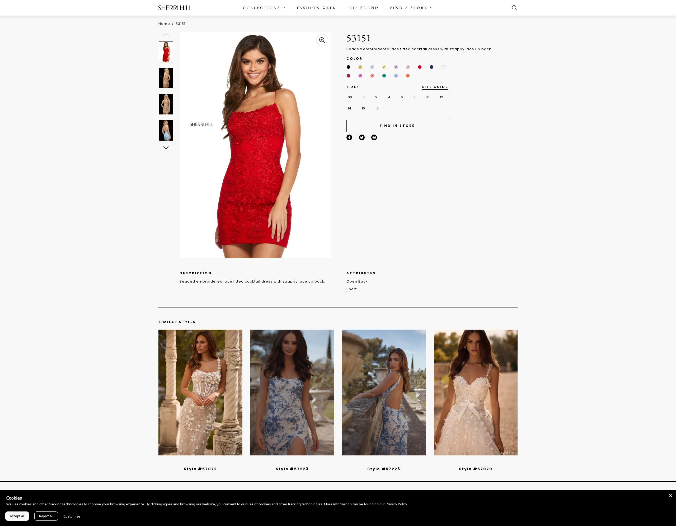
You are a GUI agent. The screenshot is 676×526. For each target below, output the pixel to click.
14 (349, 108)
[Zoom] (322, 40)
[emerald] (384, 76)
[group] (167, 51)
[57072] (200, 392)
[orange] (408, 76)
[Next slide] (165, 147)
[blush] (408, 67)
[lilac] (396, 67)
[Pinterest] (374, 137)
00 (350, 97)
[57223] (292, 392)
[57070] (476, 392)
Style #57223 (292, 469)
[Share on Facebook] (349, 137)
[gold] (360, 67)
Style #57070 (475, 469)
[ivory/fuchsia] (294, 462)
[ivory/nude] (206, 462)
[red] (420, 67)
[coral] (372, 76)
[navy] (432, 67)
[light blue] (198, 462)
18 (377, 108)
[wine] (348, 76)
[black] (348, 67)
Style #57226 (383, 469)
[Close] (670, 495)
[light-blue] (372, 67)
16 (363, 108)
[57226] (384, 392)
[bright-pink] (360, 76)
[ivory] (443, 67)
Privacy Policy (396, 504)
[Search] (513, 7)
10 (427, 97)
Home (164, 23)
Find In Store (397, 125)
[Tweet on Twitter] (362, 137)
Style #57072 (200, 469)
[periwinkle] (396, 76)
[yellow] (384, 67)
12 (441, 97)
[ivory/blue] (290, 462)
